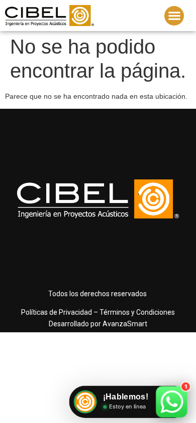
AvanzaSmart (125, 324)
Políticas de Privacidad (56, 312)
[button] (174, 16)
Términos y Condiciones (137, 312)
